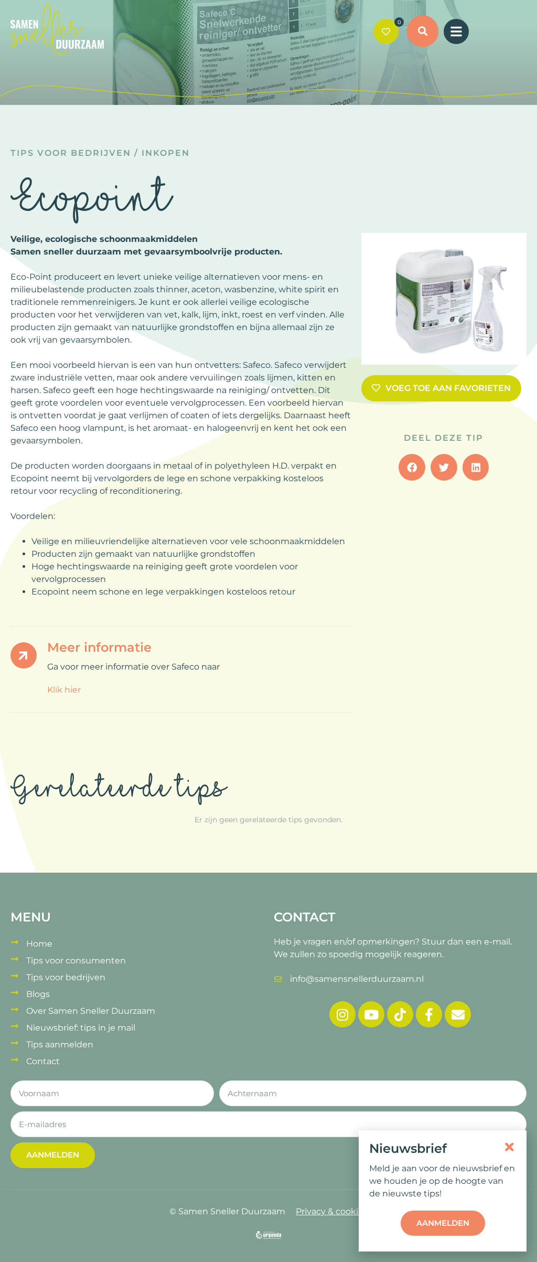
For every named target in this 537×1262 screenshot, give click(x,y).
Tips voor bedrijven (70, 153)
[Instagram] (342, 1014)
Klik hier (64, 690)
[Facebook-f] (429, 1014)
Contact (43, 1061)
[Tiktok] (400, 1014)
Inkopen (166, 153)
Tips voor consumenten (76, 961)
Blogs (38, 994)
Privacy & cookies (332, 1211)
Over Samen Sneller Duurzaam (90, 1011)
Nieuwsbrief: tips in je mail (80, 1028)
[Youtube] (371, 1014)
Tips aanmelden (59, 1044)
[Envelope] (458, 1014)
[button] (422, 32)
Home (39, 944)
